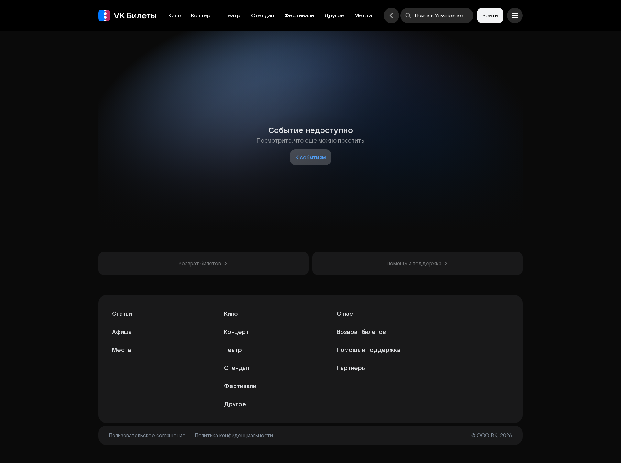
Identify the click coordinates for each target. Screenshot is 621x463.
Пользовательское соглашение (147, 435)
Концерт (202, 15)
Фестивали (299, 15)
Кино (174, 15)
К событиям (310, 157)
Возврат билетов (361, 331)
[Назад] (391, 15)
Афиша (122, 331)
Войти (490, 15)
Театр (232, 15)
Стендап (262, 15)
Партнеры (351, 368)
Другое (334, 15)
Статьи (122, 313)
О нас (345, 313)
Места (363, 15)
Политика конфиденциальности (234, 435)
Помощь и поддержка (368, 350)
